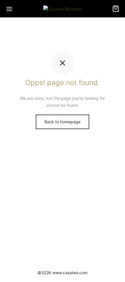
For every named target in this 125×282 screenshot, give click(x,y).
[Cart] (115, 8)
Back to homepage (62, 121)
